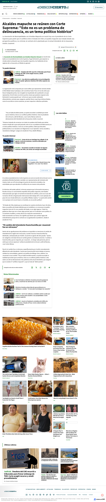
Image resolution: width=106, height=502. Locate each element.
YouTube (37, 494)
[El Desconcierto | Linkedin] (98, 1)
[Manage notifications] (102, 495)
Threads (50, 495)
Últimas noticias (30, 489)
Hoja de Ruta (51, 14)
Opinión (82, 14)
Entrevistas (73, 14)
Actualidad (30, 14)
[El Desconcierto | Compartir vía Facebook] (64, 51)
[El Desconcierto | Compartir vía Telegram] (77, 51)
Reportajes (62, 14)
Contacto (91, 494)
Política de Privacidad (60, 494)
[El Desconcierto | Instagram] (93, 1)
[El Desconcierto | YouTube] (96, 1)
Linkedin (40, 494)
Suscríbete (65, 196)
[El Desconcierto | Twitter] (90, 1)
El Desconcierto (6, 18)
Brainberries (32, 160)
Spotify (43, 494)
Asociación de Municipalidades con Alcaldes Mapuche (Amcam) (23, 57)
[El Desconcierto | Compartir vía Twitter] (67, 51)
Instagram (33, 494)
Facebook (26, 494)
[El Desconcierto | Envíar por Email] (74, 51)
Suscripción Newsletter (72, 494)
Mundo (90, 14)
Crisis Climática (13, 1)
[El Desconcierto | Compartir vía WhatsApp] (70, 51)
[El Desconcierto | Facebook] (88, 1)
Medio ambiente (18, 14)
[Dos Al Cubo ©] (99, 500)
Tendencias (40, 14)
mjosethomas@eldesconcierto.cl (20, 500)
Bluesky (53, 494)
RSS (80, 494)
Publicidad (84, 494)
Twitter (30, 494)
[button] (99, 7)
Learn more (44, 170)
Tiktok (47, 494)
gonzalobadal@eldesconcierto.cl (50, 500)
